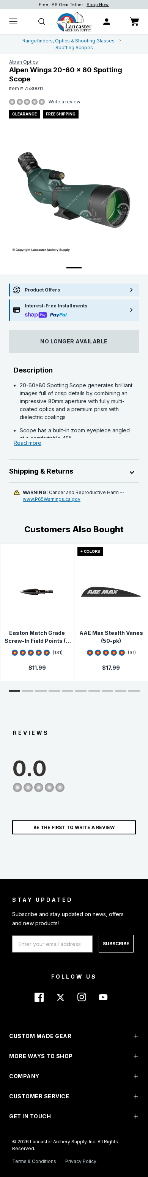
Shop (110, 4)
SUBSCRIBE (116, 943)
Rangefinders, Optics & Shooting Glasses (68, 41)
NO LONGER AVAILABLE (74, 341)
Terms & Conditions (34, 1161)
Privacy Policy (80, 1161)
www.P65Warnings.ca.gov (51, 499)
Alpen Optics (23, 62)
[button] (14, 691)
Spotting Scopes (74, 47)
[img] (12, 102)
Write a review (64, 101)
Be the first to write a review (74, 827)
